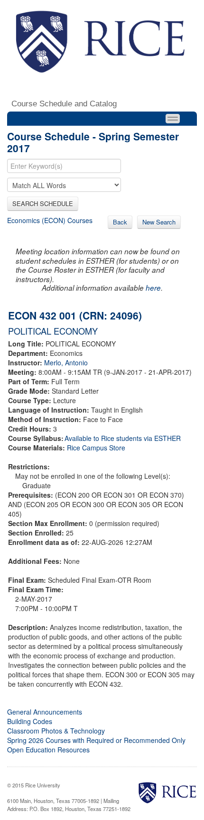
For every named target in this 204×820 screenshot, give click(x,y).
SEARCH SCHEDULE (42, 203)
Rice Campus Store (96, 447)
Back (120, 221)
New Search (159, 221)
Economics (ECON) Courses (50, 220)
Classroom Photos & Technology (56, 730)
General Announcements (44, 711)
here (153, 288)
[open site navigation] (173, 118)
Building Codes (29, 721)
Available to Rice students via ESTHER (123, 438)
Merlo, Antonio (66, 362)
